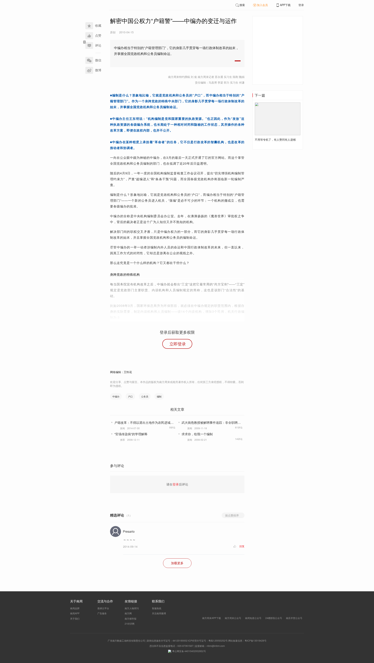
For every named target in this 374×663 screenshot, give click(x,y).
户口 (130, 396)
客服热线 (156, 608)
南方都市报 (130, 618)
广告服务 (102, 613)
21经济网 (129, 623)
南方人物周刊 (132, 608)
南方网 (128, 613)
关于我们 (74, 618)
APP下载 (285, 5)
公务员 (144, 396)
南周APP (74, 613)
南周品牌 (74, 608)
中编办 (115, 396)
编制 (159, 396)
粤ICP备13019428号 (255, 640)
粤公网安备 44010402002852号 (189, 651)
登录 (301, 5)
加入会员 (262, 5)
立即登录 (177, 344)
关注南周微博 (159, 613)
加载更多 (177, 563)
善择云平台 (103, 608)
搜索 (242, 5)
